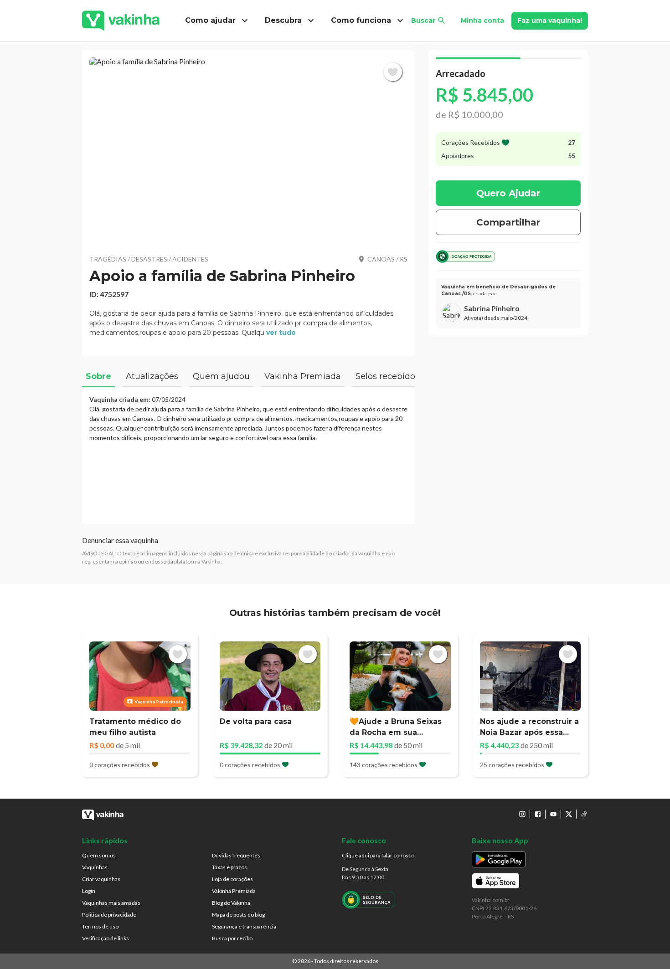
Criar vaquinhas (101, 879)
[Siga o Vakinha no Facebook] (537, 814)
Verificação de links (105, 938)
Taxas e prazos (229, 867)
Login (88, 890)
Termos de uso (100, 926)
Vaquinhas (95, 867)
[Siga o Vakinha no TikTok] (584, 814)
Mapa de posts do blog (238, 914)
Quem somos (99, 855)
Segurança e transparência (244, 926)
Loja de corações (232, 879)
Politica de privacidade (109, 914)
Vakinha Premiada (234, 890)
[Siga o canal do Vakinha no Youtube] (553, 814)
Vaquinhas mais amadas (111, 902)
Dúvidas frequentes (236, 855)
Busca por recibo (232, 938)
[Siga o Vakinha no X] (568, 814)
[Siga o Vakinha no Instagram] (522, 814)
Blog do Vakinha (231, 902)
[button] (248, 150)
